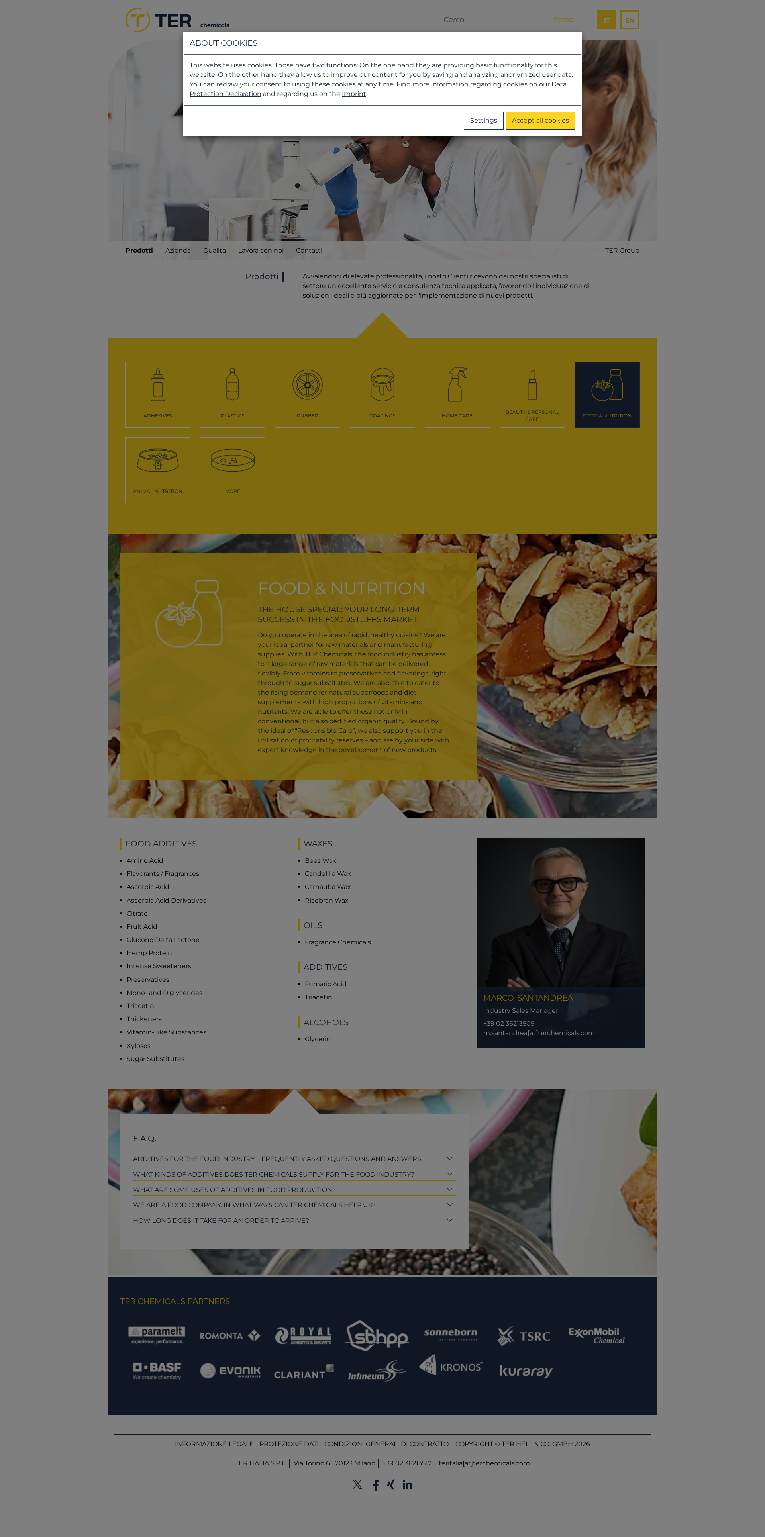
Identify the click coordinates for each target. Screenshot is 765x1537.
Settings (483, 120)
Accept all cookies (540, 120)
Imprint (354, 94)
